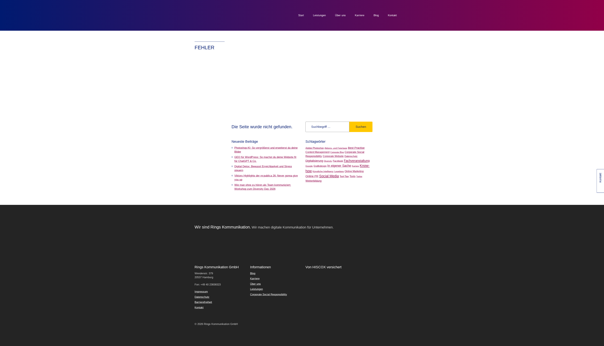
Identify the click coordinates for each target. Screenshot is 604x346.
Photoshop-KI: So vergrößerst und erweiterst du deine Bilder (266, 149)
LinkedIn (600, 187)
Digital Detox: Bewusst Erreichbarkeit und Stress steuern (263, 168)
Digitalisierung (314, 160)
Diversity (328, 161)
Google (309, 166)
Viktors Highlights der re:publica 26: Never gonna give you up (266, 177)
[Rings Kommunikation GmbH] (210, 15)
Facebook (338, 161)
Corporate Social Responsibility (268, 294)
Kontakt (392, 15)
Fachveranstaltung (357, 160)
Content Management (317, 152)
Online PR (311, 176)
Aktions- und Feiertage (335, 148)
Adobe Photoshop (314, 148)
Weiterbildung (313, 180)
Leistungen (319, 15)
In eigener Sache (339, 165)
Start (301, 15)
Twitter (359, 176)
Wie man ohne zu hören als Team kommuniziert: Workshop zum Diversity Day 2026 (262, 187)
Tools (352, 176)
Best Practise (356, 147)
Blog (376, 15)
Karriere (359, 15)
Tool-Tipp (344, 176)
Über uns (340, 15)
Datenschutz (351, 156)
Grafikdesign (320, 166)
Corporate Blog (337, 152)
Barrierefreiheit (203, 302)
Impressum (201, 291)
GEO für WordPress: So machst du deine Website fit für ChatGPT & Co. (265, 159)
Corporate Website (333, 156)
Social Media (329, 176)
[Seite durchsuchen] (407, 15)
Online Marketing (354, 171)
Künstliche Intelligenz (323, 171)
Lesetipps (339, 171)
